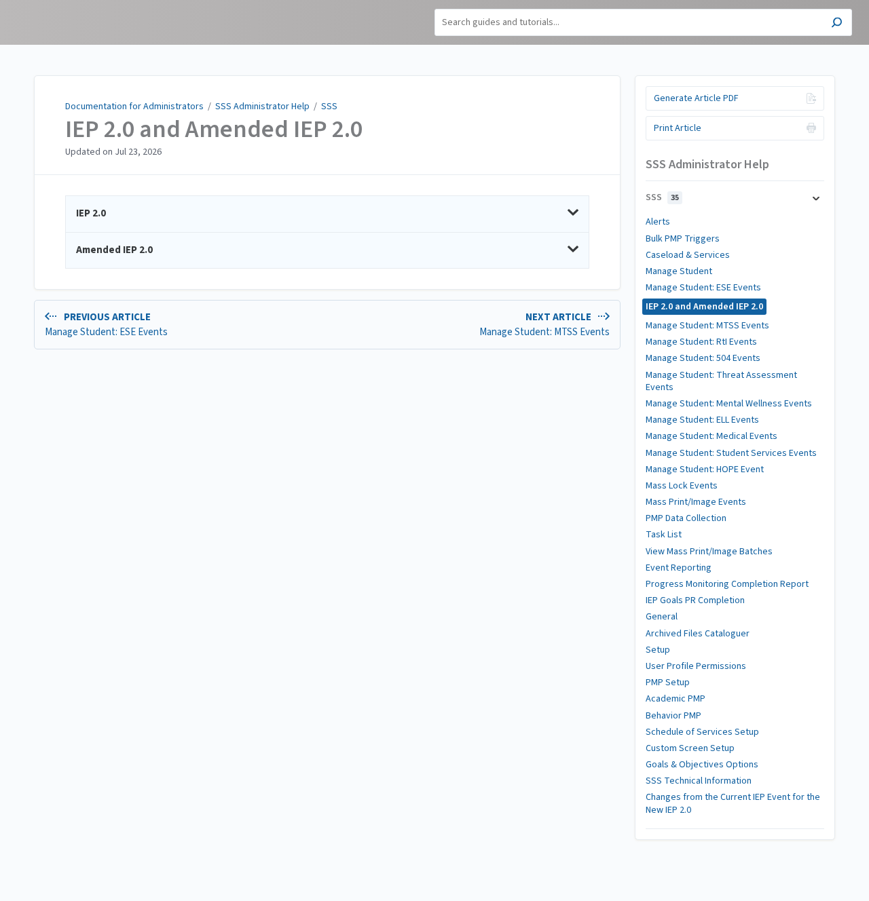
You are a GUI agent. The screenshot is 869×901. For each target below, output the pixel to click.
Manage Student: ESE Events (703, 287)
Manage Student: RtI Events (701, 342)
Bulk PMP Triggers (683, 239)
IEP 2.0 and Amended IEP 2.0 (214, 129)
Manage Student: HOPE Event (705, 469)
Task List (664, 534)
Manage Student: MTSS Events (707, 325)
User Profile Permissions (696, 666)
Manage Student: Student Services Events (731, 453)
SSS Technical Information (699, 781)
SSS (329, 106)
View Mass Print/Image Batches (709, 551)
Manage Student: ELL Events (702, 420)
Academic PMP (675, 699)
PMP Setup (668, 682)
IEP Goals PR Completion (695, 600)
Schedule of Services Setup (702, 732)
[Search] (837, 24)
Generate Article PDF (696, 98)
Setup (658, 650)
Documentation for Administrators (134, 106)
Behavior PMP (673, 716)
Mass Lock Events (682, 486)
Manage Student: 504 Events (703, 358)
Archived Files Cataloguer (698, 633)
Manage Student (679, 271)
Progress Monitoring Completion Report (727, 584)
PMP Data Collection (686, 518)
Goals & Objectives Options (702, 764)
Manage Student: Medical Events (711, 436)
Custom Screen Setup (690, 748)
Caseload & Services (688, 255)
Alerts (658, 222)
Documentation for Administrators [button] (58, 14)
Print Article (677, 128)
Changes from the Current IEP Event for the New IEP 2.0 (733, 803)
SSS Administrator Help (262, 106)
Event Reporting (678, 568)
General (662, 617)
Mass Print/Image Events (696, 502)
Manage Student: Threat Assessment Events (721, 381)
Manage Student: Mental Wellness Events (729, 403)
